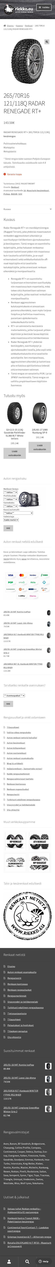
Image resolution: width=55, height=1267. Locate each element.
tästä (6, 559)
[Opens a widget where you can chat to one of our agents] (43, 1261)
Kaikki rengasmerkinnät (18, 773)
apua (24, 559)
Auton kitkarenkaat (16, 748)
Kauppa (19, 25)
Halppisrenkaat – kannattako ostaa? (24, 768)
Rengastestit (13, 794)
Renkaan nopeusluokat (18, 789)
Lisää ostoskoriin (14, 453)
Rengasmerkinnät (16, 995)
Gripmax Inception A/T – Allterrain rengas (29, 1236)
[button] (46, 41)
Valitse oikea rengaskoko (19, 732)
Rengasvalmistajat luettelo (20, 779)
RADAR (14, 194)
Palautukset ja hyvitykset (20, 1025)
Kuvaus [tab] (7, 209)
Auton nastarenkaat (16, 753)
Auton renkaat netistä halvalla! (22, 737)
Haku (27, 1262)
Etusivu (10, 25)
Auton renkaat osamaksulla (20, 758)
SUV (20, 194)
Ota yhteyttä (13, 809)
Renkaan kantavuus (16, 784)
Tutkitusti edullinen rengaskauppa (23, 799)
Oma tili (9, 1262)
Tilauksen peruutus (17, 1031)
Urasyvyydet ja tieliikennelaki (21, 804)
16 (25, 190)
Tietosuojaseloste (17, 1013)
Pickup (7, 194)
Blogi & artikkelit (15, 763)
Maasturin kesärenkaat (38, 190)
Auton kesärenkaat (16, 742)
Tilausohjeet (13, 727)
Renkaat (29, 25)
